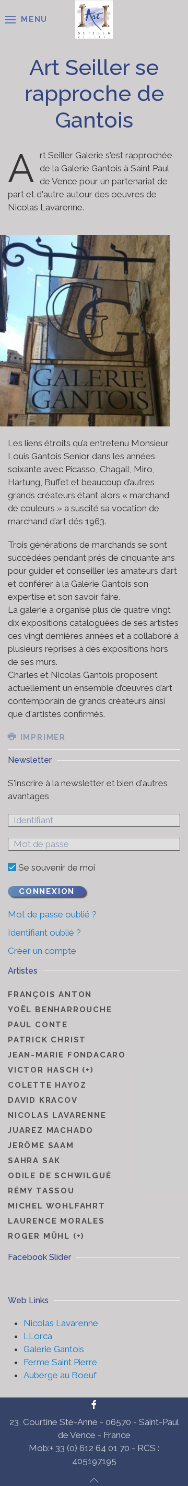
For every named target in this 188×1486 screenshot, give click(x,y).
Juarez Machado (50, 1130)
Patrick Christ (47, 1039)
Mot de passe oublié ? (52, 914)
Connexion (47, 891)
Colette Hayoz (47, 1085)
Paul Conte (38, 1024)
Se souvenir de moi (55, 867)
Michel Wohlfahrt (56, 1206)
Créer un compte (42, 951)
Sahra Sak (34, 1160)
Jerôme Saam (41, 1145)
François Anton (50, 994)
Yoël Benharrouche (60, 1009)
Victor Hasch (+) (51, 1070)
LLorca (38, 1336)
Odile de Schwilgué (59, 1175)
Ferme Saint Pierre (60, 1362)
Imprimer (41, 737)
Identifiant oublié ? (44, 932)
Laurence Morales (56, 1221)
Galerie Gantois (54, 1349)
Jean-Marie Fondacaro (67, 1055)
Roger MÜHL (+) (46, 1236)
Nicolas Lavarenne (57, 1115)
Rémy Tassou (41, 1190)
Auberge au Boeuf (60, 1375)
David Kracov (43, 1100)
